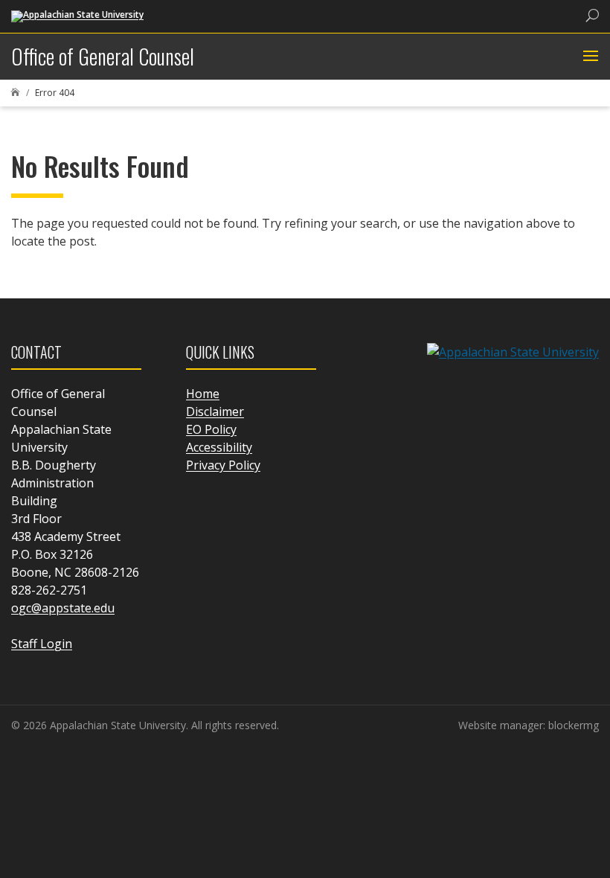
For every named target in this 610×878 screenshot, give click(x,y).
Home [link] (202, 393)
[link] (77, 15)
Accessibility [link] (219, 447)
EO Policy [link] (211, 429)
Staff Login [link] (41, 643)
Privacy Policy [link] (223, 465)
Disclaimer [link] (215, 411)
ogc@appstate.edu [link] (63, 608)
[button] (589, 56)
